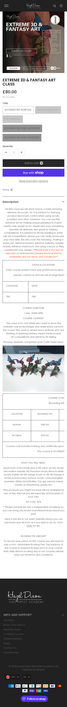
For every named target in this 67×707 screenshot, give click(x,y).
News (7, 643)
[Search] (54, 5)
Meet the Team (12, 629)
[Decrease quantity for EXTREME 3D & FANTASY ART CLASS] (6, 152)
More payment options (33, 181)
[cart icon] (61, 5)
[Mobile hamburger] (6, 5)
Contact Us (10, 648)
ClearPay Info (11, 652)
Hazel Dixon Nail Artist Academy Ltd (38, 666)
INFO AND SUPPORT (18, 615)
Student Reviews (13, 638)
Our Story (9, 620)
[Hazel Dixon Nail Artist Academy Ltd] (33, 5)
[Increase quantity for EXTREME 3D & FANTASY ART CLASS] (21, 152)
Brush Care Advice (14, 624)
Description (11, 202)
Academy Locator (14, 634)
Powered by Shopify (33, 669)
